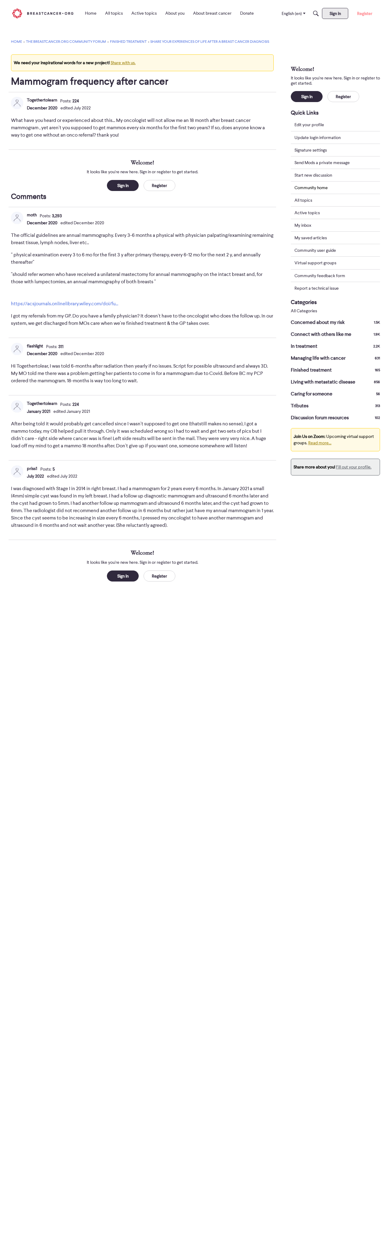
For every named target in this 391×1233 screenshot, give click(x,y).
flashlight (35, 346)
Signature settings (310, 149)
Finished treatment (335, 370)
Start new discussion (313, 175)
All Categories (304, 311)
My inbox (302, 225)
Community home (311, 187)
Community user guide (315, 250)
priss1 (32, 468)
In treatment (335, 346)
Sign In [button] (123, 185)
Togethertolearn (42, 100)
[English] (42, 13)
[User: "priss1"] (17, 471)
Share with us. (123, 62)
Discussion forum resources (335, 418)
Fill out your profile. (353, 467)
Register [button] (159, 185)
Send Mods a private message (322, 162)
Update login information (317, 137)
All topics (303, 200)
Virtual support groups (315, 263)
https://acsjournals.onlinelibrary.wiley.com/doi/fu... (64, 304)
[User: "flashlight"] (17, 349)
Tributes (335, 406)
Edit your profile (309, 124)
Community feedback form (319, 275)
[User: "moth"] (17, 218)
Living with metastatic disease (335, 382)
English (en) (292, 13)
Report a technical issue (316, 288)
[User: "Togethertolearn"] (17, 103)
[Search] (315, 13)
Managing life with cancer (335, 358)
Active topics (307, 212)
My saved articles (310, 237)
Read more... (319, 443)
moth (32, 215)
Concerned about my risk (335, 322)
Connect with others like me (335, 334)
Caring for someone (335, 394)
